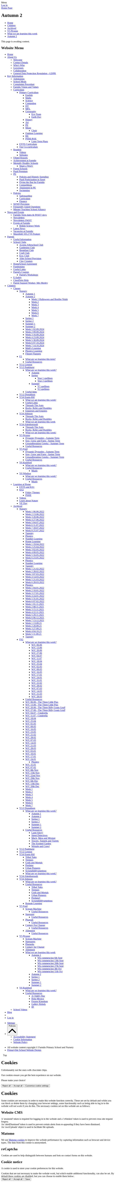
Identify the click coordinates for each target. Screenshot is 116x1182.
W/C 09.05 (36, 669)
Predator (29, 865)
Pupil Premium (20, 171)
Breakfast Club (26, 250)
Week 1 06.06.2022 (34, 511)
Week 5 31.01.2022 (34, 598)
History (28, 119)
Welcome (17, 60)
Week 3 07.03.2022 (34, 574)
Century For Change (35, 925)
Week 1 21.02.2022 (34, 568)
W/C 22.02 (36, 683)
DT (27, 106)
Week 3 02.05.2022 (34, 549)
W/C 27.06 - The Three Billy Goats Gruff (45, 710)
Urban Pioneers (32, 868)
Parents (10, 236)
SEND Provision (21, 204)
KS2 (21, 489)
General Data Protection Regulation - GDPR (34, 73)
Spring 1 (29, 318)
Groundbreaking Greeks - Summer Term (44, 443)
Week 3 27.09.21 (33, 628)
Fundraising (19, 266)
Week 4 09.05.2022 (34, 552)
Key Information (15, 76)
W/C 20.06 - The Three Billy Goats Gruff (45, 707)
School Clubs (19, 242)
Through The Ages (34, 405)
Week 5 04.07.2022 (34, 522)
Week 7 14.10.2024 (34, 345)
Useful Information (22, 239)
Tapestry (29, 533)
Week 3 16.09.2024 (34, 334)
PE (26, 125)
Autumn (35, 372)
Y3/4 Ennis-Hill (27, 397)
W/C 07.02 (30, 767)
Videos (22, 152)
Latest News (19, 228)
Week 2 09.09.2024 (34, 332)
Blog (9, 1012)
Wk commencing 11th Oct (50, 971)
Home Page (6, 8)
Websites (23, 155)
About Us (12, 57)
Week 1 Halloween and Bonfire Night (49, 299)
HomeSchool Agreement (25, 264)
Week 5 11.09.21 (33, 634)
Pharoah (29, 919)
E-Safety (17, 277)
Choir (34, 130)
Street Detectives (39, 835)
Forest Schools (20, 168)
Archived (11, 28)
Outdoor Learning (34, 133)
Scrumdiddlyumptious (35, 870)
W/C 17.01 (36, 675)
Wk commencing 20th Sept (50, 963)
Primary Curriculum (28, 92)
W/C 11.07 (36, 658)
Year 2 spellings (45, 381)
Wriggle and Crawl (40, 846)
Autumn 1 (30, 294)
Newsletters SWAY (22, 220)
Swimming (24, 190)
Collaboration (19, 70)
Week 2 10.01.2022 (34, 590)
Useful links (31, 392)
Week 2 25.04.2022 (34, 547)
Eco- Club (24, 255)
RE (27, 136)
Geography (30, 111)
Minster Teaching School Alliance (29, 209)
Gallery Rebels (38, 1004)
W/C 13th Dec (32, 783)
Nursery (23, 291)
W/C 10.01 (30, 753)
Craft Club (24, 253)
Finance (23, 201)
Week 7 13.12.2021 (34, 620)
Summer (35, 383)
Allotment (30, 930)
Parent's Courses (21, 272)
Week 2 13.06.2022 (34, 514)
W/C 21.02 (30, 734)
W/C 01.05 (30, 724)
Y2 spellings (43, 389)
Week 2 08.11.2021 (34, 607)
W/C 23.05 (30, 732)
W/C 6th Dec (31, 781)
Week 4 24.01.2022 (34, 596)
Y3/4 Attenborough (28, 424)
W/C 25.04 (36, 664)
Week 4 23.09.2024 (34, 337)
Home (10, 22)
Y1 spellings (43, 386)
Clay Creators (25, 261)
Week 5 (35, 310)
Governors (18, 68)
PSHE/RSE (31, 138)
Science (29, 100)
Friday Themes (32, 492)
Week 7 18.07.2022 (34, 528)
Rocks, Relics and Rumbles (38, 408)
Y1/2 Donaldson (27, 394)
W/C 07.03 (36, 688)
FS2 (21, 639)
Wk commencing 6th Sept (49, 958)
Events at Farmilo (21, 223)
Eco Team (36, 114)
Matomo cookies (17, 1140)
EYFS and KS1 (26, 487)
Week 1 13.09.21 (33, 623)
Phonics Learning (33, 351)
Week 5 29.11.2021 (34, 615)
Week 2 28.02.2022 (34, 571)
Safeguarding (25, 196)
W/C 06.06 (36, 645)
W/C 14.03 (36, 691)
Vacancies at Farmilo (23, 231)
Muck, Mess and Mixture (43, 838)
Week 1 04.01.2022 (34, 587)
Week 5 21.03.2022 (34, 579)
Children (11, 25)
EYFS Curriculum (28, 144)
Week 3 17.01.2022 (34, 593)
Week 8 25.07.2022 (34, 530)
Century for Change (34, 947)
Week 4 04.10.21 (33, 631)
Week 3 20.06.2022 (34, 517)
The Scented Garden (41, 843)
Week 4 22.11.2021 (34, 612)
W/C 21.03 (36, 694)
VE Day (23, 503)
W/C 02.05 (36, 666)
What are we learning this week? (40, 370)
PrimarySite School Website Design (24, 1050)
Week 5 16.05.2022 (34, 555)
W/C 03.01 (30, 751)
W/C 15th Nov (32, 773)
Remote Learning (33, 903)
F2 (20, 356)
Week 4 (35, 307)
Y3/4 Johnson (26, 413)
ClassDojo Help (21, 280)
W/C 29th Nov (32, 778)
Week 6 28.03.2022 (34, 582)
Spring (34, 375)
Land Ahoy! (37, 832)
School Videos (20, 1009)
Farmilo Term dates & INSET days (30, 215)
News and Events (15, 212)
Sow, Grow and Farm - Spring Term (42, 441)
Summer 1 (30, 323)
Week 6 (35, 313)
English (29, 95)
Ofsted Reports (20, 157)
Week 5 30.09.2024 (34, 340)
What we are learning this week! (40, 400)
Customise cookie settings (37, 1086)
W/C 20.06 (36, 650)
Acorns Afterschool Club (31, 245)
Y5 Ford (23, 449)
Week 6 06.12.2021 (34, 617)
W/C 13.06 (36, 647)
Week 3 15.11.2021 (34, 609)
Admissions (18, 79)
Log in (4, 5)
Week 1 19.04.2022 (34, 544)
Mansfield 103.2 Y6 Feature (26, 234)
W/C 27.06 (36, 653)
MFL (27, 108)
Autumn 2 (12, 36)
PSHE (28, 495)
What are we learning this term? (40, 359)
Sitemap (11, 1023)
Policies (17, 193)
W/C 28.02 (36, 685)
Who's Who (19, 65)
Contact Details (20, 62)
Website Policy (20, 1042)
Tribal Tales (31, 857)
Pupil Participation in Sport (32, 179)
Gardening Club (27, 247)
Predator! (35, 898)
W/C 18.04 (36, 661)
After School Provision (30, 258)
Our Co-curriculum (28, 147)
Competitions (25, 185)
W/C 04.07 (36, 655)
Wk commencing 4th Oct (49, 968)
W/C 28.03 (36, 696)
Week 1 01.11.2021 (34, 604)
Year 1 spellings (45, 378)
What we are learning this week (22, 33)
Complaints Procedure (23, 84)
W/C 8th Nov (31, 770)
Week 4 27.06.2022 (34, 519)
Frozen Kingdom (39, 1001)
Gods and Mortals (33, 862)
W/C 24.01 (36, 677)
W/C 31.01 (36, 680)
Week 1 (29, 789)
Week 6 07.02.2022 (34, 601)
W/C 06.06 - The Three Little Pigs (41, 702)
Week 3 (35, 304)
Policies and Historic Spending (34, 177)
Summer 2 (30, 326)
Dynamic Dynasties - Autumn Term (42, 438)
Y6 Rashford (25, 462)
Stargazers (30, 941)
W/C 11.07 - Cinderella (36, 715)
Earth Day (36, 117)
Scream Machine (33, 909)
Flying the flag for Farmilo (32, 182)
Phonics (29, 536)
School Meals (19, 81)
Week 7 (35, 315)
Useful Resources (33, 362)
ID (32, 1007)
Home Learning (32, 541)
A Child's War (38, 996)
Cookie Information (22, 1039)
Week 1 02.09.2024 (34, 329)
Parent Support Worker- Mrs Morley (30, 283)
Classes (16, 288)
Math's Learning (33, 348)
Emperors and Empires (36, 411)
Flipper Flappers (33, 353)
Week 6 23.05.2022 (34, 558)
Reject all (6, 1086)
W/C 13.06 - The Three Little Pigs (41, 704)
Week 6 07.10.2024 (34, 343)
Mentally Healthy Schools (25, 163)
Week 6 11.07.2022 (34, 525)
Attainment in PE (27, 187)
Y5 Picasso (12, 31)
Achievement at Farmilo (24, 160)
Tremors (29, 860)
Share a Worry (26, 166)
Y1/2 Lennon (25, 364)
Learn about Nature (28, 500)
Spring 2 (29, 321)
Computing (30, 103)
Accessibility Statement (24, 1036)
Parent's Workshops (28, 275)
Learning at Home (22, 484)
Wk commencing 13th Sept (50, 960)
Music (28, 128)
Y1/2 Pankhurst (26, 367)
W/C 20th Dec (32, 786)
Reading (17, 149)
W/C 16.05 (36, 672)
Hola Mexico (37, 998)
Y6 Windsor (25, 473)
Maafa (34, 470)
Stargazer (29, 914)
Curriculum (18, 89)
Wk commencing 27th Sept (50, 966)
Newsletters (18, 217)
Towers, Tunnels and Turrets (45, 841)
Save (27, 1179)
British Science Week (29, 226)
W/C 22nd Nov (32, 775)
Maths (28, 98)
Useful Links (19, 269)
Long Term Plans (39, 141)
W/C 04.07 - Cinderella (36, 713)
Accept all (18, 1086)
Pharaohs (29, 944)
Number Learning (33, 538)
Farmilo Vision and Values (26, 87)
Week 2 (35, 302)
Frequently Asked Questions (26, 206)
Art (27, 122)
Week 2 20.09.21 (33, 626)
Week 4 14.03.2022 (34, 577)
